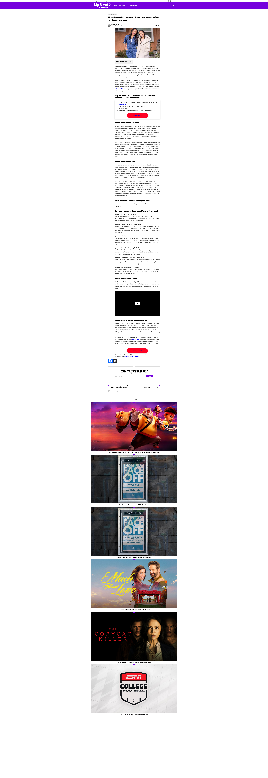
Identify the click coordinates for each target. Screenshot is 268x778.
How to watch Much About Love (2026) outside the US (134, 610)
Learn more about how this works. (131, 356)
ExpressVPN (119, 89)
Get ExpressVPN (137, 115)
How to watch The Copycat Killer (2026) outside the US (134, 662)
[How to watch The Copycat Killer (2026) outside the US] (134, 636)
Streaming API (133, 5)
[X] (115, 361)
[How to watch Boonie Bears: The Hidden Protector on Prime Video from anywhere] (134, 426)
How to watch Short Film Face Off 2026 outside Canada (134, 557)
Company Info (97, 1)
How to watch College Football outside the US (134, 715)
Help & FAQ (104, 1)
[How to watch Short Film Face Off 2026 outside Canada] (134, 531)
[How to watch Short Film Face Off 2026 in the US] (134, 479)
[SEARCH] (173, 5)
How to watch (123, 5)
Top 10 (115, 5)
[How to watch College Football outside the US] (134, 688)
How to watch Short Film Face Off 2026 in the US (134, 505)
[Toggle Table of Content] (129, 62)
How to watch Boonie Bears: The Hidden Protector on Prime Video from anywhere (134, 452)
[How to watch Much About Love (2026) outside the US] (134, 583)
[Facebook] (110, 361)
